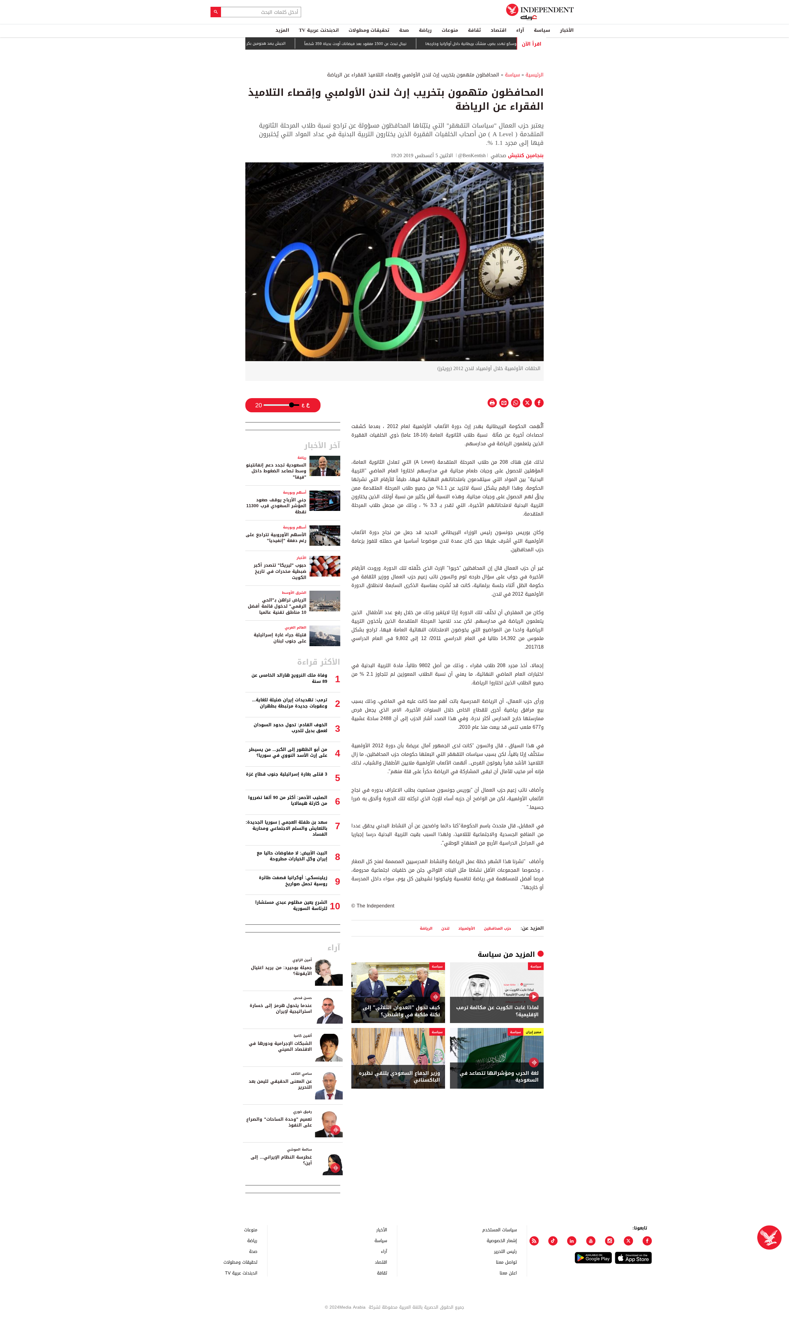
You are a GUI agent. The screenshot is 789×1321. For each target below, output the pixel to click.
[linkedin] (571, 1241)
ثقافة (474, 30)
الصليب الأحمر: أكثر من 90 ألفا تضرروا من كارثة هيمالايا (287, 800)
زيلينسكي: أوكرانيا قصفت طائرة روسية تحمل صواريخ (293, 881)
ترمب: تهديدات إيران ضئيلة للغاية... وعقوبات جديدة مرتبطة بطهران (289, 703)
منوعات (450, 30)
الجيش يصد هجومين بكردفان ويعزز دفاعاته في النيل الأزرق (274, 43)
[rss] (534, 1241)
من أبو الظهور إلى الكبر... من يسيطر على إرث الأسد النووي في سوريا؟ (288, 752)
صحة (404, 30)
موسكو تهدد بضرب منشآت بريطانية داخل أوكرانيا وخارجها (509, 43)
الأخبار (567, 30)
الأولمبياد (466, 928)
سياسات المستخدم (499, 1229)
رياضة (425, 30)
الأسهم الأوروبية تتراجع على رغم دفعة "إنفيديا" (276, 538)
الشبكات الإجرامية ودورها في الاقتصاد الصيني (280, 1046)
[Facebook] (647, 1241)
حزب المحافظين (497, 928)
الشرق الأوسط (294, 592)
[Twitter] (628, 1241)
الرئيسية (534, 75)
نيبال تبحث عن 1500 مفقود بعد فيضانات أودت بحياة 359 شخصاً (392, 43)
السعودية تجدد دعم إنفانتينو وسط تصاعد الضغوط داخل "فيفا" (276, 471)
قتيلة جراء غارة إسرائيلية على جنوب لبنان (280, 638)
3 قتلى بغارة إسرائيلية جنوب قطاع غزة (286, 774)
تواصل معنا (506, 1262)
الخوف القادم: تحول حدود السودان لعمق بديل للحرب (290, 728)
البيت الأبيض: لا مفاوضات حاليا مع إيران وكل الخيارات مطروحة (292, 856)
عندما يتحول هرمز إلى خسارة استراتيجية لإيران (281, 1008)
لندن (445, 928)
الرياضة (426, 928)
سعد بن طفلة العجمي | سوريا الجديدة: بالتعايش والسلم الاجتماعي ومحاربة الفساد (286, 828)
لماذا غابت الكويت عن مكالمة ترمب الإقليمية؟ (497, 1011)
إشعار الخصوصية (502, 1240)
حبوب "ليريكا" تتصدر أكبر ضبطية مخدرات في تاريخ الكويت (280, 571)
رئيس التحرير (505, 1251)
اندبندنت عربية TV (319, 30)
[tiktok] (553, 1241)
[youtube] (590, 1241)
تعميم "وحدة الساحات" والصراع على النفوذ (279, 1122)
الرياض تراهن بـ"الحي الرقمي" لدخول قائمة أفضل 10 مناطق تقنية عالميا (277, 606)
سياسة (542, 30)
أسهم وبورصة (294, 492)
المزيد (282, 30)
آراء (520, 30)
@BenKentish (472, 155)
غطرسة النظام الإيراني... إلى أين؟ (281, 1160)
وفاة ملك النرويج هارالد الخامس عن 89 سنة (289, 678)
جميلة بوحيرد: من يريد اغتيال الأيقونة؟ (281, 971)
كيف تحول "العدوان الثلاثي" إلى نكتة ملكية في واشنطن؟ (401, 1011)
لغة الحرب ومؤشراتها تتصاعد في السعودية (499, 1077)
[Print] (492, 402)
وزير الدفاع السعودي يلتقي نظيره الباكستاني (399, 1077)
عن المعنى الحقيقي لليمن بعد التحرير (280, 1084)
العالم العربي (295, 627)
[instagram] (609, 1241)
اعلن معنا (508, 1273)
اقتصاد (498, 30)
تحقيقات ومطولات (369, 30)
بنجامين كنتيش (525, 155)
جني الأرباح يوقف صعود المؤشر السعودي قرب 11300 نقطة (276, 506)
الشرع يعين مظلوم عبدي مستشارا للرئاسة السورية (291, 905)
